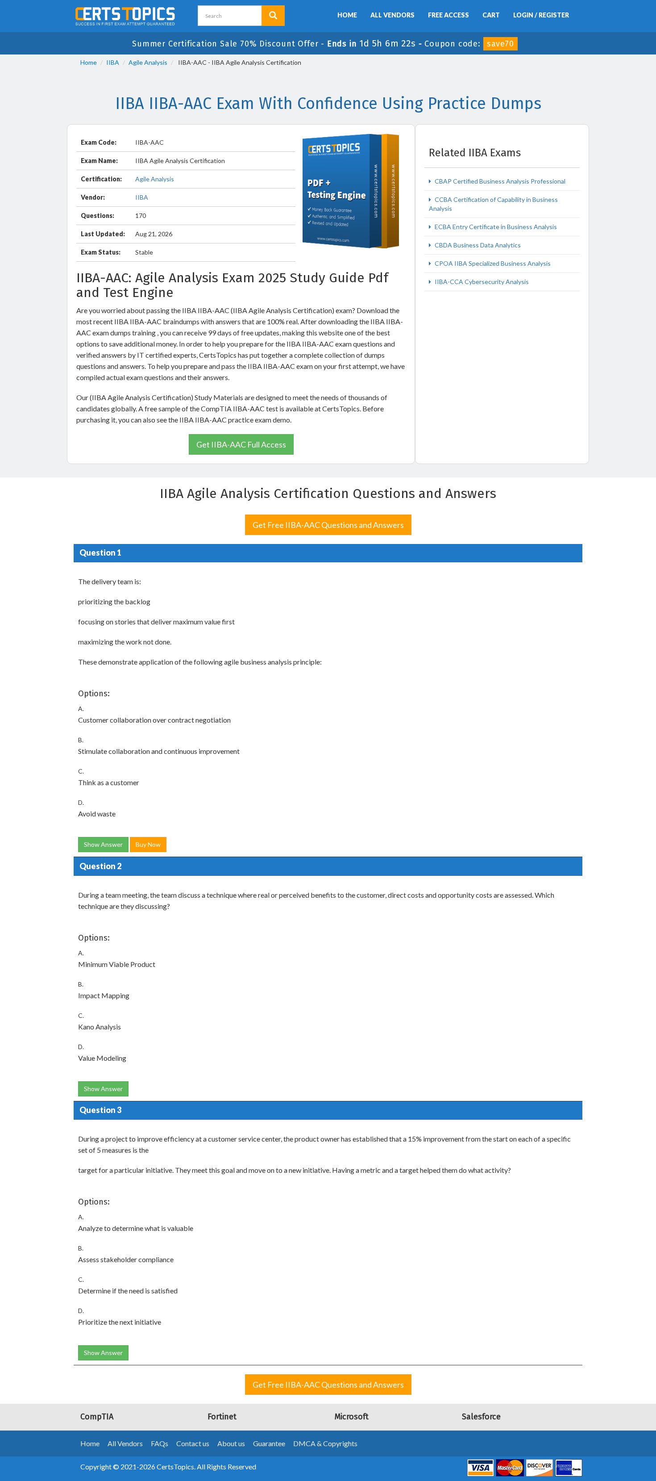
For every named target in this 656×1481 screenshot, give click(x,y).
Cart (491, 15)
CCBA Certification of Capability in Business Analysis (493, 204)
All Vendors (392, 15)
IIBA (112, 62)
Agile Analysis (148, 62)
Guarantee (269, 1443)
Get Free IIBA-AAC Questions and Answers (328, 525)
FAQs (159, 1443)
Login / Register (541, 15)
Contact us (192, 1443)
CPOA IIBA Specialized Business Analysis (492, 263)
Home (347, 15)
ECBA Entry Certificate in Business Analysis (495, 226)
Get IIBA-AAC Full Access (241, 444)
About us (231, 1443)
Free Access (448, 15)
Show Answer (103, 844)
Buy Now (148, 844)
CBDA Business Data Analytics (477, 245)
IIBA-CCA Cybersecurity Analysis (481, 281)
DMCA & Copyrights (325, 1443)
